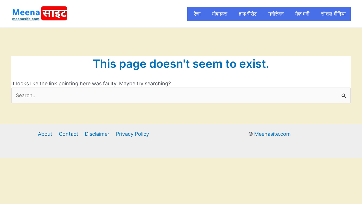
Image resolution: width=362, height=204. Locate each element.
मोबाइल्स (219, 14)
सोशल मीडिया (333, 14)
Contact (68, 134)
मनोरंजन (276, 14)
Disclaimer (97, 134)
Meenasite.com (272, 134)
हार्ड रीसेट (248, 14)
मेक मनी (302, 14)
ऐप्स (197, 14)
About (45, 134)
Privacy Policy (132, 134)
